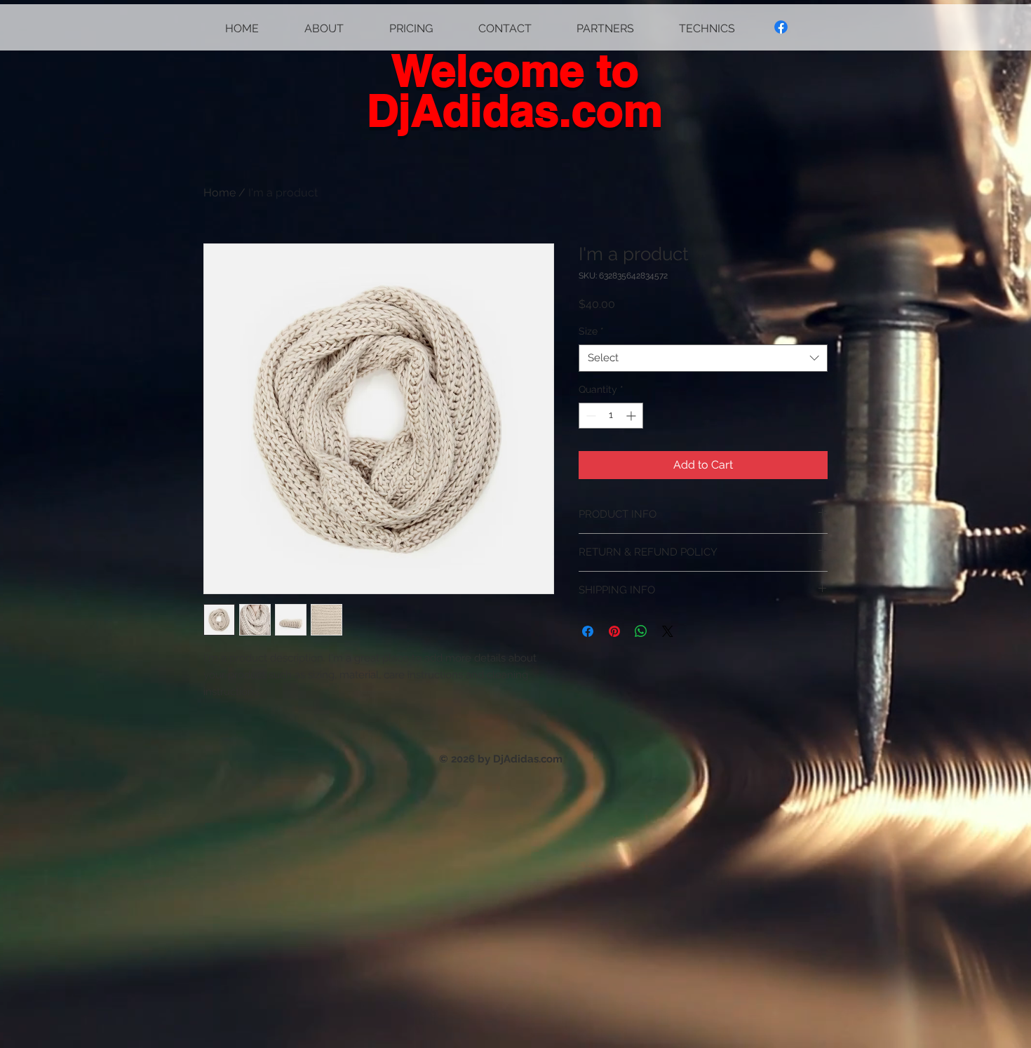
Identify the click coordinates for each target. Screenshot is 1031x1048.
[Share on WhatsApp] (641, 631)
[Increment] (632, 415)
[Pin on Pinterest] (614, 631)
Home (219, 192)
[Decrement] (589, 415)
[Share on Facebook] (587, 631)
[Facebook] (781, 27)
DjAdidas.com (515, 109)
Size (591, 331)
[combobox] (703, 358)
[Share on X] (667, 631)
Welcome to (515, 69)
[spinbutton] (611, 415)
